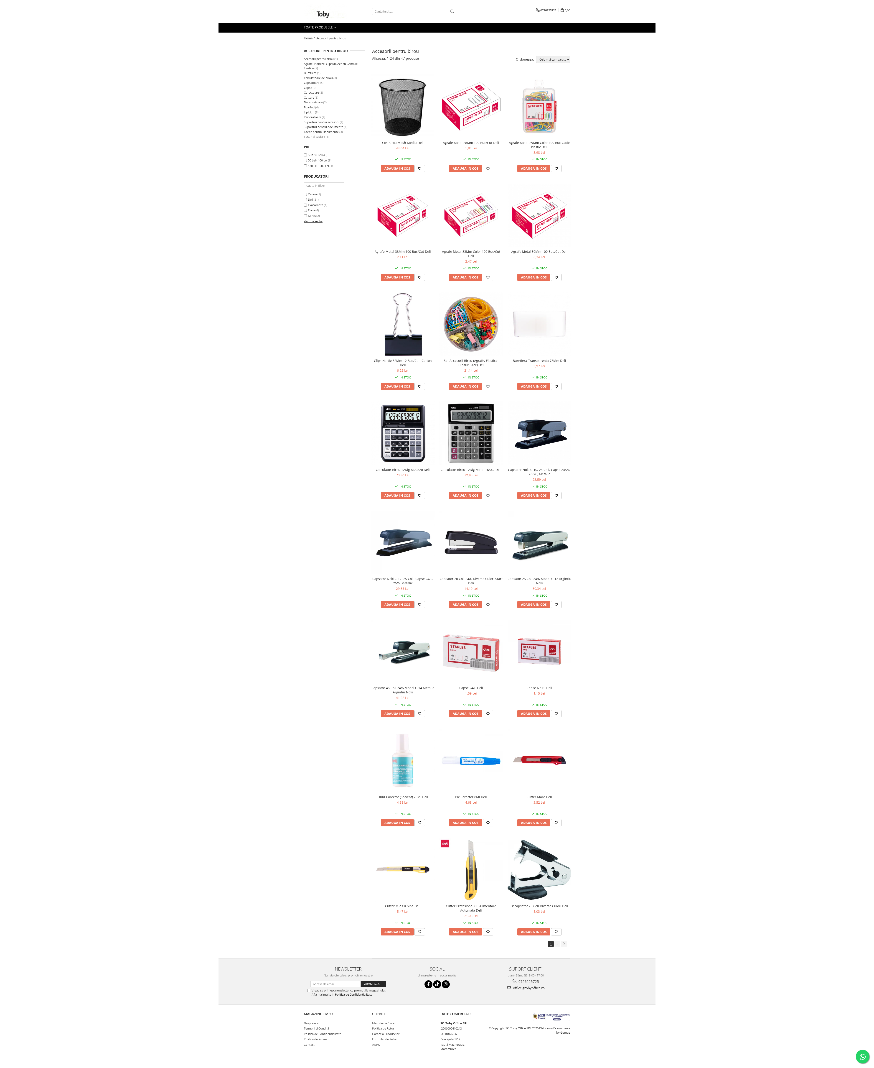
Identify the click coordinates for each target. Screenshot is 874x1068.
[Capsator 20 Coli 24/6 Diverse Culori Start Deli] (471, 542)
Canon (312, 194)
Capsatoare (311, 83)
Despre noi (311, 1023)
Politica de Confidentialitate (353, 994)
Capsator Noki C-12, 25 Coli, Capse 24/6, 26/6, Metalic (402, 581)
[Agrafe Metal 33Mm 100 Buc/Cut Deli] (403, 215)
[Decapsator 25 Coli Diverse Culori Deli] (539, 870)
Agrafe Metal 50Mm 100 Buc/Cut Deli (539, 251)
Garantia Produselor (385, 1034)
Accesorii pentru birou (319, 59)
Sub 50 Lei (315, 155)
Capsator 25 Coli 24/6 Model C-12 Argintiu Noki (539, 581)
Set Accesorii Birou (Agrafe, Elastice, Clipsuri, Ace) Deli (471, 362)
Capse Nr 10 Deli (539, 688)
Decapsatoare (313, 102)
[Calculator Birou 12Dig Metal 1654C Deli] (471, 433)
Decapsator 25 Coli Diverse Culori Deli (539, 906)
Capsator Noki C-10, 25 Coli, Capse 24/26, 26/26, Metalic (539, 472)
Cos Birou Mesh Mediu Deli (403, 143)
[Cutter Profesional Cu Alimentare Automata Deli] (471, 870)
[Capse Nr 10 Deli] (539, 651)
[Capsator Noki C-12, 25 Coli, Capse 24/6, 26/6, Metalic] (403, 542)
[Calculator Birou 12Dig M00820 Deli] (403, 433)
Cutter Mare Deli (539, 797)
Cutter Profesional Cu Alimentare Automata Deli (471, 908)
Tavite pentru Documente (321, 132)
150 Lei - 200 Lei (318, 166)
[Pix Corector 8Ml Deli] (471, 760)
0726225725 (528, 981)
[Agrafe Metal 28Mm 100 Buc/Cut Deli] (471, 106)
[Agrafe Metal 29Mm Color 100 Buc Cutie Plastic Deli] (539, 106)
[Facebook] (428, 984)
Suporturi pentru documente (323, 127)
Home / (310, 38)
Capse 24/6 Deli (471, 688)
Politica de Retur (383, 1028)
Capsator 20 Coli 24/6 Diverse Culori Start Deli (471, 581)
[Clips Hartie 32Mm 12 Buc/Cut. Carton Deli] (403, 324)
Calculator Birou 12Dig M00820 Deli (403, 470)
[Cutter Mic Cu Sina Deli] (403, 870)
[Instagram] (446, 984)
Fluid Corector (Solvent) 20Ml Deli (403, 797)
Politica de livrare (315, 1039)
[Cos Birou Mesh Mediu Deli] (403, 106)
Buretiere (310, 73)
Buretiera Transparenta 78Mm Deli (539, 360)
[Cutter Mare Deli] (539, 760)
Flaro (311, 210)
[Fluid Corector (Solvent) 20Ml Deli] (403, 760)
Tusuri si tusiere (314, 137)
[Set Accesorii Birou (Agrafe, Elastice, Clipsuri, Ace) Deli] (471, 324)
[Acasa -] (326, 11)
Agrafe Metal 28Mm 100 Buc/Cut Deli (471, 143)
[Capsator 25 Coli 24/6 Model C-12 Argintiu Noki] (539, 542)
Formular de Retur (384, 1039)
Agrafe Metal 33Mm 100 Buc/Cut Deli (403, 251)
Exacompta (315, 205)
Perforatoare (312, 117)
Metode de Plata (383, 1023)
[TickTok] (437, 984)
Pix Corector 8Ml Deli (471, 797)
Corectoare (311, 92)
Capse (308, 88)
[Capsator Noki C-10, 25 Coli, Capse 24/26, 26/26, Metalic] (539, 433)
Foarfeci (309, 107)
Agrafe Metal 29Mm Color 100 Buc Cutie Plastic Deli (539, 145)
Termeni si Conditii (316, 1028)
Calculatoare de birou (318, 78)
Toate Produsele (319, 27)
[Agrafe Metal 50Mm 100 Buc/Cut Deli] (539, 215)
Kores (312, 216)
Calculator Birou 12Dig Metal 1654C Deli (471, 470)
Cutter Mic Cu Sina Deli (402, 906)
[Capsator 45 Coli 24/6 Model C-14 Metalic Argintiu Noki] (403, 651)
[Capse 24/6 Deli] (471, 651)
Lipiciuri (309, 112)
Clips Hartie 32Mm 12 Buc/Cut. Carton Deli (403, 362)
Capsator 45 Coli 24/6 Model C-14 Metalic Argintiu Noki (402, 690)
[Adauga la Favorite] (419, 168)
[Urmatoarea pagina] (564, 944)
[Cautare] (452, 11)
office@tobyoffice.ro (528, 988)
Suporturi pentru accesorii (321, 122)
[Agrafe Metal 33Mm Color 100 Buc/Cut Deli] (471, 215)
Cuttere (309, 97)
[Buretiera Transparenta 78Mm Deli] (539, 324)
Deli (310, 199)
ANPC (376, 1044)
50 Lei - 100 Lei (317, 160)
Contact (309, 1044)
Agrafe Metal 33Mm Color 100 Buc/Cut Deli (471, 253)
